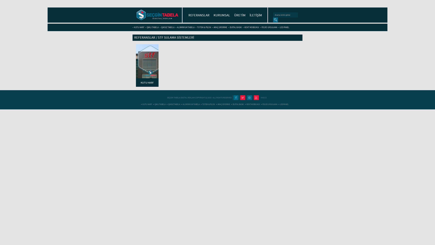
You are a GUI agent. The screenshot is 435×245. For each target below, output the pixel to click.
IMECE (264, 97)
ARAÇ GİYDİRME (220, 27)
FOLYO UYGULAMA (269, 27)
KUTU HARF (139, 27)
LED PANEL (284, 27)
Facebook (235, 97)
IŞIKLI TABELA (153, 27)
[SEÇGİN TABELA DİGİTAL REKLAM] (157, 15)
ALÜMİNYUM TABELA (185, 27)
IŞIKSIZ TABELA (167, 27)
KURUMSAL (222, 15)
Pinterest (249, 97)
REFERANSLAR (199, 15)
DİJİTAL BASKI (236, 27)
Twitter (242, 97)
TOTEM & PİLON (204, 27)
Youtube (256, 97)
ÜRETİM (240, 15)
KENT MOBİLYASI (251, 27)
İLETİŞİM (256, 15)
